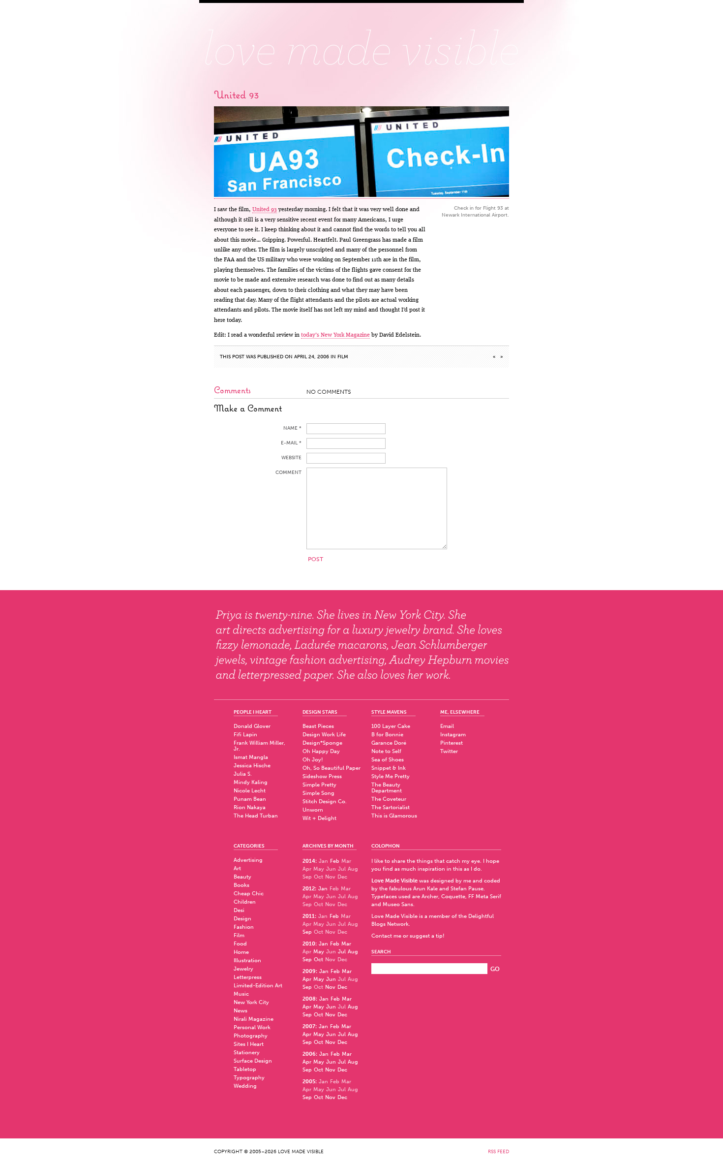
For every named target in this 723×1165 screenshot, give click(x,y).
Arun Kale (425, 888)
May (318, 951)
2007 (308, 1026)
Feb (334, 861)
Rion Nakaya (250, 807)
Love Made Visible (361, 42)
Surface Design (253, 1061)
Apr (306, 979)
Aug (353, 951)
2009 (309, 971)
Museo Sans (398, 904)
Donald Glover (252, 726)
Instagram (453, 734)
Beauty (242, 877)
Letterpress (248, 977)
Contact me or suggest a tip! (408, 936)
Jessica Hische (252, 765)
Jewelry (243, 969)
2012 (308, 888)
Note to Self (386, 751)
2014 (308, 861)
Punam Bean (250, 799)
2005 (308, 1081)
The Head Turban (256, 816)
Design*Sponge (322, 743)
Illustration (247, 960)
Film (342, 357)
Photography (251, 1036)
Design (242, 918)
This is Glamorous (394, 816)
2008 (309, 999)
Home (241, 952)
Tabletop (245, 1069)
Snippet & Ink (388, 768)
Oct (318, 959)
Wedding (245, 1086)
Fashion (244, 927)
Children (245, 902)
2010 (308, 944)
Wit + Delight (319, 818)
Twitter (449, 751)
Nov (330, 987)
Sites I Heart (249, 1044)
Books (241, 885)
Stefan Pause (467, 888)
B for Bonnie (387, 734)
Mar (346, 944)
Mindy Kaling (251, 782)
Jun (331, 979)
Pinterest (451, 743)
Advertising (248, 860)
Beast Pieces (318, 726)
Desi (239, 910)
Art (237, 868)
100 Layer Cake (390, 726)
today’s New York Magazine (335, 335)
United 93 (264, 210)
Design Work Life (324, 734)
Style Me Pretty (390, 776)
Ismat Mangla (251, 757)
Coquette (453, 896)
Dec (342, 987)
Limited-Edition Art (258, 985)
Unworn (312, 810)
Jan (323, 888)
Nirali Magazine (253, 1019)
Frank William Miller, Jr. (259, 746)
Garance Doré (388, 743)
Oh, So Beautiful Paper (331, 768)
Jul (342, 951)
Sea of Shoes (387, 759)
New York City (251, 1002)
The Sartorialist (390, 807)
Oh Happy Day (321, 751)
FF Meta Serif (484, 896)
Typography (249, 1077)
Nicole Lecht (250, 790)
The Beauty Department (386, 788)
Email (447, 726)
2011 (308, 916)
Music (241, 994)
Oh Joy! (312, 759)
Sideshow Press (322, 776)
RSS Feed (498, 1152)
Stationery (247, 1052)
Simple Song (318, 793)
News (240, 1011)
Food (240, 944)
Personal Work (252, 1027)
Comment (288, 472)
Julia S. (243, 774)
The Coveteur (388, 799)
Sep (307, 932)
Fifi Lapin (245, 734)
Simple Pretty (319, 785)
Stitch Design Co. (324, 801)
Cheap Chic (249, 893)
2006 (309, 1054)
